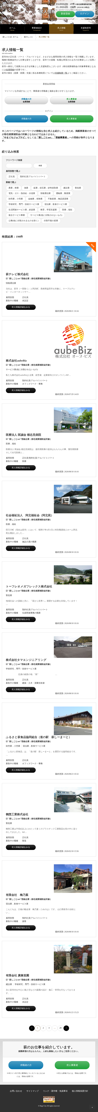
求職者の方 (26, 119)
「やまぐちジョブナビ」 (14, 137)
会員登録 (10, 70)
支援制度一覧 (61, 73)
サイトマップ (32, 1091)
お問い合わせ (16, 1091)
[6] (66, 1028)
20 (60, 1028)
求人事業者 (71, 119)
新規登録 (65, 13)
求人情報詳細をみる (21, 307)
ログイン (84, 13)
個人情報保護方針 (80, 1091)
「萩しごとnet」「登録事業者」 (52, 137)
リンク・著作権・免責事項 (55, 1091)
